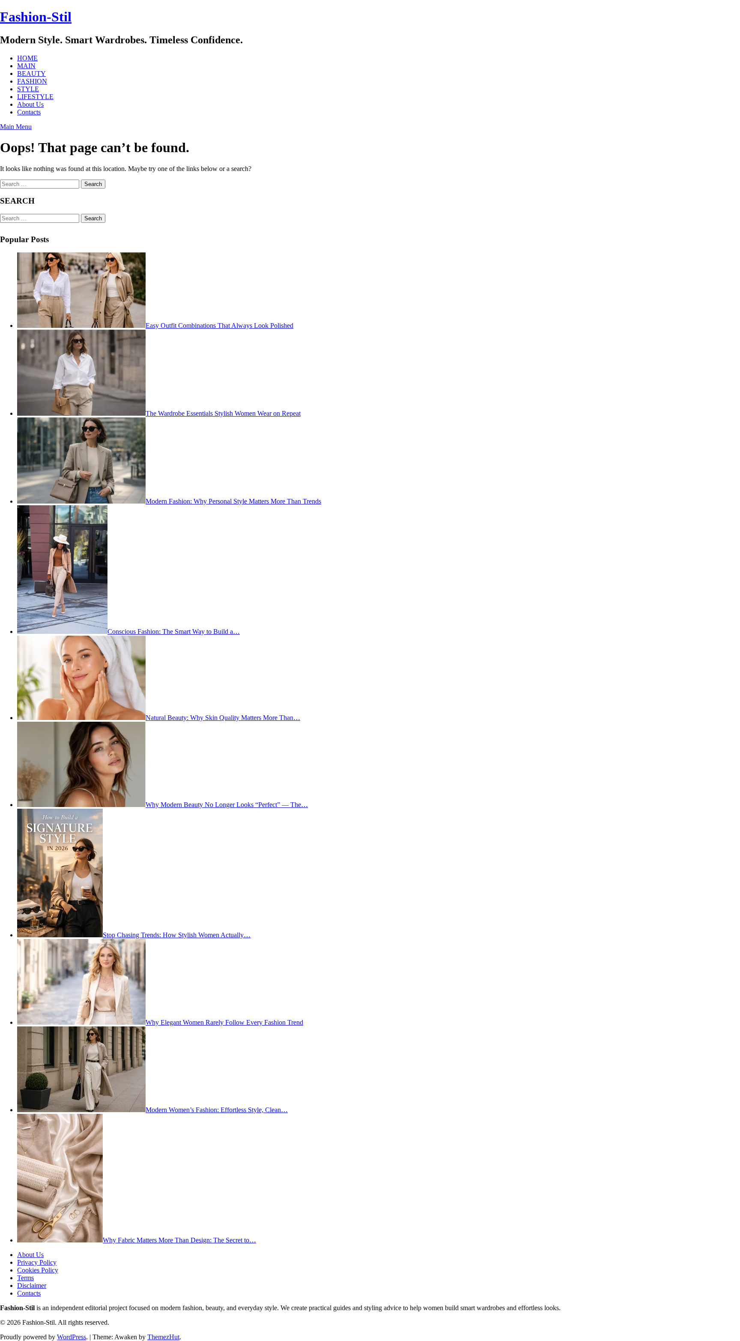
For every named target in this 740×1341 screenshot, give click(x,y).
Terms (25, 1277)
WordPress (71, 1337)
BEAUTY (31, 73)
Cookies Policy (37, 1270)
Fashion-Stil (36, 16)
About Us (30, 104)
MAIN (26, 65)
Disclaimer (31, 1285)
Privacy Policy (37, 1262)
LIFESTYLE (35, 96)
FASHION (32, 81)
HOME (27, 58)
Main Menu (16, 126)
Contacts (29, 112)
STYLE (28, 89)
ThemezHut (163, 1337)
